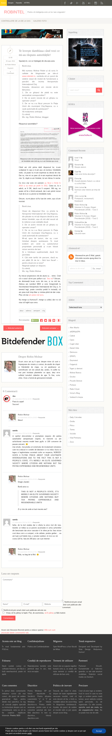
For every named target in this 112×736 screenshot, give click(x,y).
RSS (102, 3)
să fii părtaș (49, 613)
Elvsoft (99, 666)
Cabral (72, 336)
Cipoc (72, 340)
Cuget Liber (74, 344)
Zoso (72, 442)
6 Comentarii (10, 72)
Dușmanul (74, 360)
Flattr (59, 320)
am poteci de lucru (36, 295)
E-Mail (53, 320)
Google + (77, 3)
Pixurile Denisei (76, 381)
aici (44, 669)
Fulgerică (73, 364)
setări (29, 733)
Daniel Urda (74, 348)
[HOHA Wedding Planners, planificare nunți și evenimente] (85, 138)
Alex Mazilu (74, 328)
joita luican (79, 187)
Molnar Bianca (75, 373)
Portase (73, 385)
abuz (21, 311)
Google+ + (49, 320)
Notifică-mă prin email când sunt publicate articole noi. (25, 610)
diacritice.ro (32, 704)
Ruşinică (10, 68)
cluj (43, 311)
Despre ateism (80, 167)
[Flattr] (35, 320)
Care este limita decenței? (85, 174)
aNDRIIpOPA (75, 332)
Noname (78, 165)
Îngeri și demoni (76, 369)
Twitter (71, 3)
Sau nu (50, 279)
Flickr (89, 3)
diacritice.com (33, 718)
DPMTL (73, 356)
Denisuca (73, 352)
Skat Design (84, 649)
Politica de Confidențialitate (38, 647)
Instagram (96, 3)
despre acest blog (60, 713)
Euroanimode (84, 669)
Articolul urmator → (50, 328)
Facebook (65, 3)
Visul (77, 160)
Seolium (90, 677)
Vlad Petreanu (75, 438)
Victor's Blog (75, 393)
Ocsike (72, 377)
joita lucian (79, 196)
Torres (72, 430)
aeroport (36, 311)
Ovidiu (72, 421)
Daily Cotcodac (76, 417)
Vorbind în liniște (76, 397)
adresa (28, 311)
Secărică (31, 696)
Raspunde (36, 399)
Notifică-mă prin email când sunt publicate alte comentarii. (72, 604)
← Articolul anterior (13, 328)
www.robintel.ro (28, 76)
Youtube (83, 3)
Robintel (14, 12)
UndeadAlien (80, 222)
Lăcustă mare (80, 233)
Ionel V (77, 158)
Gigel (77, 172)
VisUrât (73, 434)
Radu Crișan (74, 389)
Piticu (72, 425)
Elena (77, 179)
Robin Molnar (23, 415)
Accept (99, 731)
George (77, 231)
